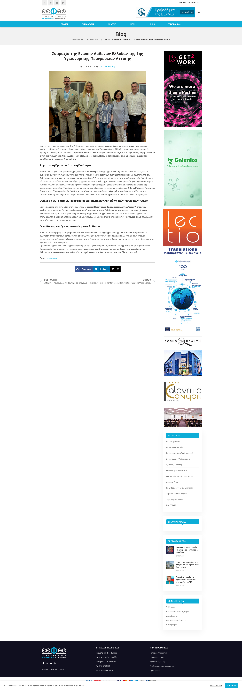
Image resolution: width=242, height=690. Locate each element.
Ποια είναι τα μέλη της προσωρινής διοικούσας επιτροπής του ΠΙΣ (186, 579)
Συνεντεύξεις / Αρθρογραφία (178, 459)
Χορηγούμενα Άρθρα (174, 499)
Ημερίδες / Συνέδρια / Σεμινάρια (179, 488)
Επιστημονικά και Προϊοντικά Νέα (180, 453)
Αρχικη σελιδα (77, 40)
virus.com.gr (51, 258)
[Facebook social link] (44, 2)
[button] (84, 269)
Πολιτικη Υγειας (93, 40)
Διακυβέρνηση (172, 616)
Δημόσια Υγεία (172, 482)
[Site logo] (54, 13)
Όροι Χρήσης (155, 670)
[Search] (199, 13)
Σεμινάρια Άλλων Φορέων (176, 494)
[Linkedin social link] (63, 2)
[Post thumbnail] (170, 551)
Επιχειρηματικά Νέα (174, 447)
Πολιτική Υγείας (107, 66)
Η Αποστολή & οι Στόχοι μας (177, 611)
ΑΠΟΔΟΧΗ (231, 685)
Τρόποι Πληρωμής (157, 662)
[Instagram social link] (50, 2)
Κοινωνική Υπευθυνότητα (176, 470)
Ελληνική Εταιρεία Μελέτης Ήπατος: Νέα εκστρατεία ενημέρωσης (187, 549)
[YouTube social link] (56, 2)
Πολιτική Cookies (157, 657)
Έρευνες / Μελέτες (174, 465)
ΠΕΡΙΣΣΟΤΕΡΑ (216, 685)
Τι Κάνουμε (170, 607)
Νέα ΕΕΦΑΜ (171, 505)
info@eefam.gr (107, 670)
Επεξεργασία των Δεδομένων (162, 666)
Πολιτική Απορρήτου (158, 653)
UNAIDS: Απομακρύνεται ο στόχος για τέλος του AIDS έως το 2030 (187, 564)
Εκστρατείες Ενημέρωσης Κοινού (179, 476)
